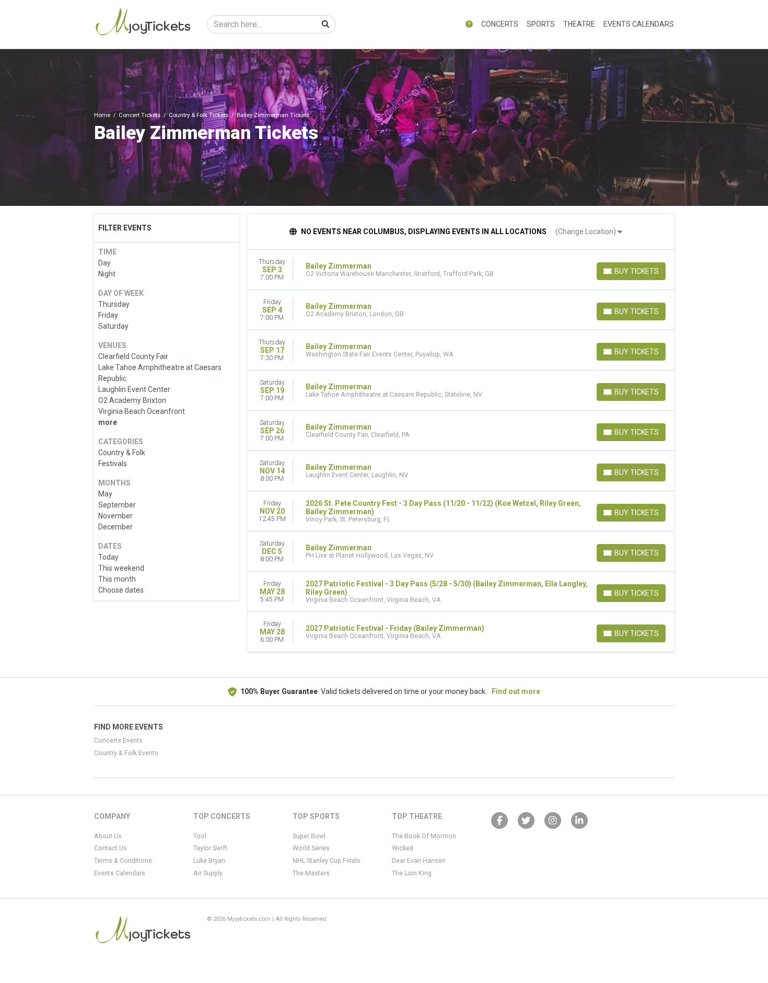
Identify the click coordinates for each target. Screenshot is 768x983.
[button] (469, 24)
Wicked (402, 848)
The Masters (311, 873)
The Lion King (412, 873)
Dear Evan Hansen (419, 860)
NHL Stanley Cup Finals (326, 860)
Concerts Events (118, 740)
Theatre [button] (579, 24)
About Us (108, 836)
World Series (311, 848)
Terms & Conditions (123, 860)
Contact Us (110, 848)
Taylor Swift (210, 848)
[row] (461, 270)
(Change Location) (586, 231)
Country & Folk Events (126, 753)
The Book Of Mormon (424, 836)
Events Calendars (638, 24)
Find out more (516, 691)
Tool (199, 836)
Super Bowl (309, 836)
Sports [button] (541, 24)
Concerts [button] (499, 24)
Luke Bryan (209, 860)
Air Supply (208, 873)
